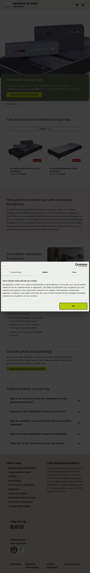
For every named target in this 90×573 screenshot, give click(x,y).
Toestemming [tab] (15, 272)
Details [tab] (45, 272)
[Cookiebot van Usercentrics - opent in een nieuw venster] (77, 265)
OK (73, 306)
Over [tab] (74, 272)
